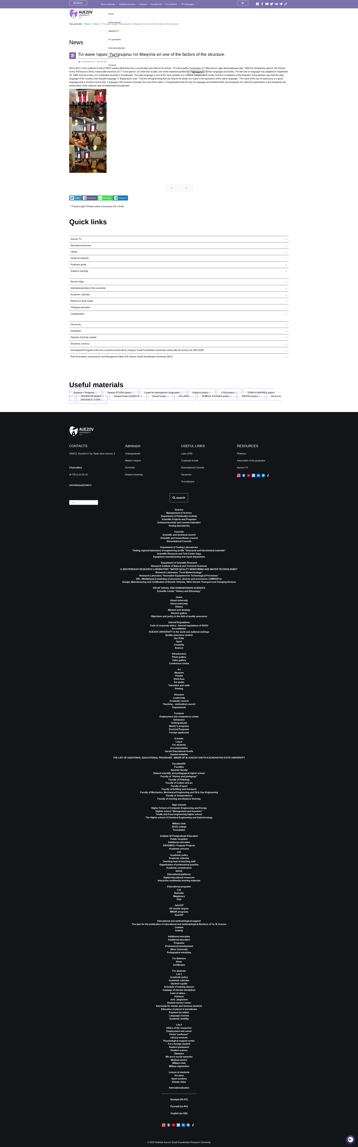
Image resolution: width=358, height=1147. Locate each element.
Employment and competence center (179, 716)
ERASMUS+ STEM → (92, 399)
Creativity (179, 645)
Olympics (179, 1053)
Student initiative (179, 754)
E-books (179, 738)
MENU (79, 3)
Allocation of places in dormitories (179, 1009)
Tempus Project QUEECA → (128, 396)
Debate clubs (179, 1082)
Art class (179, 1075)
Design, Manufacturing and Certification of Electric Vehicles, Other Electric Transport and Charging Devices (179, 582)
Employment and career (179, 1031)
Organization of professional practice (179, 864)
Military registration (179, 1066)
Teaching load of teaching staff (179, 861)
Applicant (112, 31)
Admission (179, 720)
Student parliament (179, 1047)
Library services (179, 1037)
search (180, 497)
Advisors (179, 996)
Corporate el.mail (189, 460)
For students (171, 4)
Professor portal (78, 264)
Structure (179, 694)
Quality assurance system (179, 635)
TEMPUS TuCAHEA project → (217, 396)
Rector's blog (77, 281)
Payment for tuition (179, 1012)
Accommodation (179, 748)
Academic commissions (179, 868)
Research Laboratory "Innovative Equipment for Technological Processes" (179, 575)
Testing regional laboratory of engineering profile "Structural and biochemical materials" (179, 550)
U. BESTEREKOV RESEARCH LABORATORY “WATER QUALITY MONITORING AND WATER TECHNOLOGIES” (179, 569)
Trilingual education (80, 307)
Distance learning (79, 271)
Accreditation (179, 628)
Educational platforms (179, 874)
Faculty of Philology (179, 779)
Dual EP (179, 915)
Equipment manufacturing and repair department (179, 557)
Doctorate (130, 467)
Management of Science (179, 513)
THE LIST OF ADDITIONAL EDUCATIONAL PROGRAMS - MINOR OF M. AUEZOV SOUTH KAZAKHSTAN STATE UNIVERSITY (179, 758)
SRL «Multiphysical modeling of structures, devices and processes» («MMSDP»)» (179, 579)
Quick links (113, 56)
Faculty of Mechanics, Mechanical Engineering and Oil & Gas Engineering (179, 792)
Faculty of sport (179, 786)
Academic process (127, 4)
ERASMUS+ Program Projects (179, 845)
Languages (189, 4)
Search (198, 72)
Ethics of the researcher (179, 1028)
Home (111, 14)
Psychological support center (179, 1041)
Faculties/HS (156, 4)
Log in (179, 742)
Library (74, 252)
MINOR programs (179, 912)
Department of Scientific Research (179, 563)
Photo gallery (179, 657)
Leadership (179, 698)
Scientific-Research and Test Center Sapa (179, 554)
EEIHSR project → (251, 396)
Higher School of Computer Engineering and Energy (179, 808)
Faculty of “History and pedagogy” (179, 776)
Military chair (179, 823)
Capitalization (77, 314)
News (179, 961)
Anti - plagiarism (179, 999)
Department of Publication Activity (179, 516)
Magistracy (179, 896)
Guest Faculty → (160, 396)
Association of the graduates (251, 460)
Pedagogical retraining (179, 952)
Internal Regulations (179, 622)
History (179, 607)
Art (179, 669)
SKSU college (179, 827)
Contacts (112, 65)
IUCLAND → (185, 396)
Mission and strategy (179, 610)
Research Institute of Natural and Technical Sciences (179, 566)
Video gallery (179, 660)
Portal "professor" (179, 1034)
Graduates (76, 331)
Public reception (179, 839)
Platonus (241, 453)
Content (179, 927)
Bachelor (179, 893)
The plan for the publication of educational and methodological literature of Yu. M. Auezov (179, 924)
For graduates (114, 39)
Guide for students (80, 258)
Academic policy (179, 855)
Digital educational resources (179, 877)
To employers (187, 481)
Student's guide (179, 983)
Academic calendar (80, 294)
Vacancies (76, 324)
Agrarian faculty (179, 770)
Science (142, 4)
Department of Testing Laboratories (179, 547)
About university (108, 4)
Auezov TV (76, 239)
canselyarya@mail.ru (80, 485)
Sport (179, 641)
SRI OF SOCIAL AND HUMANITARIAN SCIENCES (179, 588)
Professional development (179, 946)
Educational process (81, 245)
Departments (179, 707)
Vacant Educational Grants (179, 751)
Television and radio (179, 685)
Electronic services (80, 344)
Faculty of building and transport (179, 789)
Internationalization (116, 48)
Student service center (179, 1003)
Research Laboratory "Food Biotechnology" (179, 572)
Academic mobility (179, 1019)
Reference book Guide (82, 301)
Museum (179, 673)
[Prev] (172, 187)
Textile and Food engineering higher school (179, 814)
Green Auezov (114, 22)
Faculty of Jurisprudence (179, 795)
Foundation (179, 830)
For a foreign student (179, 1044)
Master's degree (133, 460)
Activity (179, 930)
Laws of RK (187, 453)
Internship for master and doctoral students (179, 1006)
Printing (179, 688)
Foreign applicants (179, 732)
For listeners (179, 958)
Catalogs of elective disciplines (179, 990)
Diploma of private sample (83, 337)
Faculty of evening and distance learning (179, 799)
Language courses (179, 1015)
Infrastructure (179, 654)
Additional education (179, 842)
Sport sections (179, 1079)
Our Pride (179, 638)
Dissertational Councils (192, 467)
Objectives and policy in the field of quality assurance (179, 616)
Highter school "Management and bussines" (179, 811)
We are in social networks (179, 1057)
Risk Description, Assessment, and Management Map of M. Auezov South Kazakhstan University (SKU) (122, 356)
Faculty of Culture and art (179, 783)
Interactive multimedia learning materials (179, 880)
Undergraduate (132, 453)
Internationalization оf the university (88, 288)
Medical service (179, 1060)
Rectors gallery (179, 613)
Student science (179, 1050)
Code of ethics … (179, 993)
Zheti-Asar (179, 679)
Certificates (179, 965)
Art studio (179, 682)
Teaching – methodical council (179, 704)
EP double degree (179, 908)
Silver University (179, 949)
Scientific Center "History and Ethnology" (179, 591)
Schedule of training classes (179, 987)
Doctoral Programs (179, 729)
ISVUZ (179, 871)
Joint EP (179, 905)
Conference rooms (179, 663)
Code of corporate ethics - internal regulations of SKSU (179, 625)
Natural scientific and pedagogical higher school (179, 773)
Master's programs (179, 726)
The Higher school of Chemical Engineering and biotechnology (179, 817)
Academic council (179, 701)
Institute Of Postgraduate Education (179, 836)
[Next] (186, 187)
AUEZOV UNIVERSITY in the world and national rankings (179, 632)
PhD (179, 899)
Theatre (179, 676)
